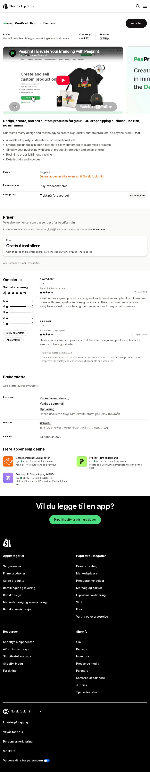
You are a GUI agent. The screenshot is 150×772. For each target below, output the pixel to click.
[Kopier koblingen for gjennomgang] (57, 278)
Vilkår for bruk (13, 732)
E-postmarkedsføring (91, 595)
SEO (79, 602)
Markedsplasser (87, 573)
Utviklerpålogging (15, 722)
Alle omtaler (13, 339)
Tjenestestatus (87, 692)
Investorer (83, 656)
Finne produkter (14, 573)
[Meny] (145, 6)
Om (78, 642)
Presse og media (87, 663)
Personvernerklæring (54, 398)
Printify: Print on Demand (103, 457)
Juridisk (81, 685)
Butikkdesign (12, 595)
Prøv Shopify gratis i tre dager (75, 519)
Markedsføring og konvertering (25, 602)
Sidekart (9, 751)
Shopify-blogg (13, 663)
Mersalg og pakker (89, 587)
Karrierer (82, 649)
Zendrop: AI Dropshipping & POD (35, 474)
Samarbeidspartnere (90, 677)
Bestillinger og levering (19, 587)
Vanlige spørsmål (52, 403)
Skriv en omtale (15, 332)
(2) (87, 38)
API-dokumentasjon (16, 649)
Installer (136, 23)
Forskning (10, 670)
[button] (38, 461)
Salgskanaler (12, 566)
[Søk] (138, 6)
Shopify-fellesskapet (17, 656)
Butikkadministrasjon (17, 609)
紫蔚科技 (105, 38)
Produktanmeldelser (90, 580)
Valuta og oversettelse (92, 616)
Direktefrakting (86, 566)
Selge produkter (14, 580)
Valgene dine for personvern (23, 760)
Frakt (79, 609)
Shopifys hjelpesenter (18, 642)
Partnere (82, 670)
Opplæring (47, 409)
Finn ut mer (99, 229)
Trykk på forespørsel (54, 195)
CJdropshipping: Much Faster (33, 457)
